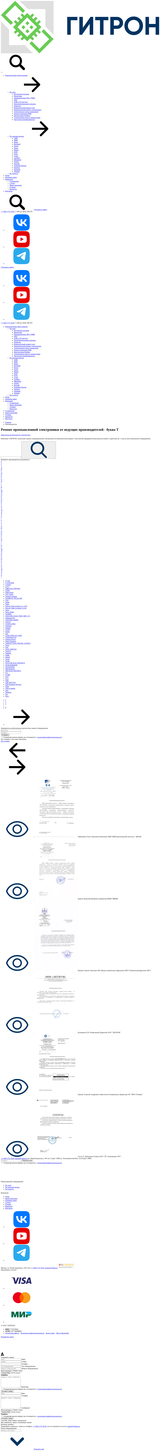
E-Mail (23, 1362)
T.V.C (7, 587)
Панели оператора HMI (22, 114)
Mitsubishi (17, 160)
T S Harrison (9, 583)
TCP (6, 677)
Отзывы (13, 187)
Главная (8, 422)
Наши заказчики (16, 185)
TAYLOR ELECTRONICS (15, 663)
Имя (23, 1393)
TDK (7, 686)
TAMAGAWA (10, 624)
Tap (6, 634)
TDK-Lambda (10, 688)
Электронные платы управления (26, 112)
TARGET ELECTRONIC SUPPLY (18, 643)
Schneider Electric (20, 166)
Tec (6, 694)
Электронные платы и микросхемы (27, 118)
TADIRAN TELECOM (13, 598)
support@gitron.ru (21, 1158)
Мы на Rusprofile (62, 1333)
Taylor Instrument (11, 665)
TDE (7, 681)
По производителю (17, 136)
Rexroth (16, 164)
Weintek (17, 171)
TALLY (8, 622)
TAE (7, 600)
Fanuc (16, 148)
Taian (7, 604)
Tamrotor (8, 626)
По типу (13, 92)
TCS (6, 679)
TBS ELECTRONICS (13, 671)
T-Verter (8, 585)
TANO (7, 630)
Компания (9, 179)
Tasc (6, 647)
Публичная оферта (12, 1333)
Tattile (7, 655)
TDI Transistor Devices (13, 684)
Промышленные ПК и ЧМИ (24, 98)
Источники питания (21, 94)
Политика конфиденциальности (32, 1333)
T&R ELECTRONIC (12, 589)
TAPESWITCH (10, 637)
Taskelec (8, 653)
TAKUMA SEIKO (12, 620)
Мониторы (18, 96)
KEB (16, 152)
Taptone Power (10, 639)
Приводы (17, 106)
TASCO (8, 651)
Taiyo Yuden (9, 612)
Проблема (25, 1387)
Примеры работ (11, 177)
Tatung (7, 657)
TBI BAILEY (10, 669)
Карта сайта (50, 1333)
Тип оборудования (28, 1366)
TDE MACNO (10, 682)
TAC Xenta (9, 594)
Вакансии (13, 189)
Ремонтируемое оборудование (16, 75)
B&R (16, 140)
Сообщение (25, 1408)
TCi (6, 673)
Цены (7, 175)
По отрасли (14, 173)
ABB (16, 138)
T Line (7, 581)
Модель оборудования (29, 1368)
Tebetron (8, 692)
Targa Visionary (10, 641)
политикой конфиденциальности (49, 737)
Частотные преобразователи (24, 119)
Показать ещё (39, 1449)
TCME (7, 675)
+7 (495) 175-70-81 (7, 211)
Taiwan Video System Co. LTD (16, 606)
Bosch (16, 146)
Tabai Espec (9, 592)
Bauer (16, 142)
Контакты (9, 191)
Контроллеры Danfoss (22, 116)
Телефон (24, 1364)
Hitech (16, 150)
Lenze (16, 156)
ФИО (23, 1359)
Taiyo (7, 610)
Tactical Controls (11, 596)
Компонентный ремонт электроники (27, 110)
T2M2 (7, 590)
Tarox (7, 645)
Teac (6, 690)
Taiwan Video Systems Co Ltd (15, 608)
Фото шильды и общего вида (11, 1371)
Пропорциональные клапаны (25, 104)
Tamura (7, 628)
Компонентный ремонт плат (24, 108)
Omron (16, 162)
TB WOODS (9, 667)
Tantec (7, 632)
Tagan (7, 602)
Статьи (12, 183)
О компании (14, 181)
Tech (7, 696)
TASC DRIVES (11, 649)
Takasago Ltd (10, 618)
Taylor (7, 661)
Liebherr (17, 158)
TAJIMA (8, 614)
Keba (16, 154)
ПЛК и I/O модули (21, 102)
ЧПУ (16, 100)
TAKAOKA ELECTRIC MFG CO (17, 616)
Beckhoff (17, 144)
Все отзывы (5, 741)
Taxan (7, 659)
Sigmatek (17, 170)
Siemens (17, 168)
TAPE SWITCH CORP (13, 635)
